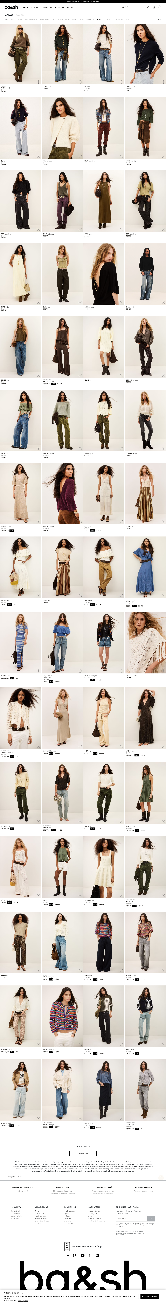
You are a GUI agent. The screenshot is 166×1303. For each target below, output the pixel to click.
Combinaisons (108, 19)
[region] (83, 1296)
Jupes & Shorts (44, 19)
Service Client (15, 1211)
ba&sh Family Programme (96, 1221)
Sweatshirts (119, 19)
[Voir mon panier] (159, 7)
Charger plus (83, 1153)
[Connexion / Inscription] (153, 7)
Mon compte (15, 1213)
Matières (67, 1216)
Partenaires (67, 1218)
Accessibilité (15, 1218)
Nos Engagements (70, 1211)
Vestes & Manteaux (31, 19)
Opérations (67, 1213)
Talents (90, 1216)
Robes (7, 19)
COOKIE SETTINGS (130, 1296)
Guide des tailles (16, 1216)
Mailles (99, 19)
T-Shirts (74, 19)
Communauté (68, 1223)
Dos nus (38, 1223)
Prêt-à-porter (11, 1176)
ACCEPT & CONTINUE (149, 1296)
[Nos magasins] (148, 7)
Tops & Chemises (16, 19)
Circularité (67, 1221)
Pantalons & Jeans (57, 19)
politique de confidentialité (138, 1223)
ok (151, 1218)
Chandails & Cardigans (86, 19)
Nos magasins (92, 1213)
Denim (67, 19)
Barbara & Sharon (94, 1211)
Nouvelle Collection (94, 1218)
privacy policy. (23, 1301)
